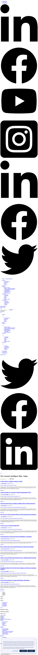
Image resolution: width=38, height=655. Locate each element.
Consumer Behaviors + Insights (9, 289)
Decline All (31, 650)
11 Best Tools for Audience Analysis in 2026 (11, 481)
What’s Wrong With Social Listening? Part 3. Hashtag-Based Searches (18, 557)
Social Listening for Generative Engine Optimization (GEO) (15, 492)
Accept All (23, 650)
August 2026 (5, 602)
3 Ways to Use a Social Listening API (9, 525)
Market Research (7, 290)
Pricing (3, 285)
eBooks (5, 297)
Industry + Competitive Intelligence (9, 288)
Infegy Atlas (4, 625)
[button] (1, 308)
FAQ (5, 320)
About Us (5, 303)
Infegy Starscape (7, 281)
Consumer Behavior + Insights (7, 632)
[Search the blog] (11, 479)
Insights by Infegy (7, 299)
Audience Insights (7, 287)
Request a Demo (3, 306)
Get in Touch (4, 2)
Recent (4, 592)
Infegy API (6, 282)
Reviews (5, 284)
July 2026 (4, 603)
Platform (3, 280)
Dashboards (6, 295)
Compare (5, 304)
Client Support (4, 1)
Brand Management (7, 291)
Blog (5, 298)
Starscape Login (4, 352)
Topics (4, 593)
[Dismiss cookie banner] (34, 639)
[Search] (11, 310)
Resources (4, 293)
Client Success (6, 302)
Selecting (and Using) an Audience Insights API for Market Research (17, 503)
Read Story (2, 490)
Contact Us (6, 345)
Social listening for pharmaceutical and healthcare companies (16, 536)
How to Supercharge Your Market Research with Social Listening (17, 546)
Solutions (3, 286)
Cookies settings (15, 650)
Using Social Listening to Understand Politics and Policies (15, 580)
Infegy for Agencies (7, 332)
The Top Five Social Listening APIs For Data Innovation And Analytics (18, 514)
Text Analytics (6, 331)
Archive (4, 594)
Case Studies (6, 294)
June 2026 (4, 604)
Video (5, 296)
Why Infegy (4, 342)
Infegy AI (5, 283)
